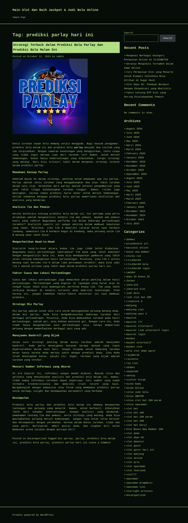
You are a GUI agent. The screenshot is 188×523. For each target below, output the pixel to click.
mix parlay (65, 438)
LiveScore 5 (134, 301)
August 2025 (134, 178)
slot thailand (135, 470)
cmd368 (130, 272)
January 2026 (135, 157)
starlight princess (139, 491)
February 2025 (135, 203)
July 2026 (133, 133)
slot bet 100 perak (139, 417)
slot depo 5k (135, 437)
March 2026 (133, 149)
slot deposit (135, 441)
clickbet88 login (138, 268)
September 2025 (136, 174)
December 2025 (135, 162)
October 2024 (135, 219)
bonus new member (138, 252)
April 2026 (133, 145)
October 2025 (135, 170)
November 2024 (135, 215)
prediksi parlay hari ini (69, 442)
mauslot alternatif (139, 326)
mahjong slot (135, 309)
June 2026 (133, 137)
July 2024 (133, 223)
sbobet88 (132, 371)
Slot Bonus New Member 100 (144, 429)
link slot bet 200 (138, 297)
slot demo (133, 433)
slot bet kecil (136, 425)
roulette (132, 359)
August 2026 (134, 129)
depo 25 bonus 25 (138, 276)
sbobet (130, 367)
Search (128, 33)
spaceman (132, 478)
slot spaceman (135, 466)
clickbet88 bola (137, 264)
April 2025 (133, 195)
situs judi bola (137, 392)
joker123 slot (135, 289)
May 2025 (132, 190)
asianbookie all (137, 243)
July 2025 (133, 182)
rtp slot (132, 363)
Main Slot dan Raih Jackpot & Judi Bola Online (55, 10)
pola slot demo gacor (141, 351)
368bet (130, 239)
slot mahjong (135, 454)
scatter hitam (135, 380)
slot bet (132, 408)
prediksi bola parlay (34, 442)
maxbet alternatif (138, 342)
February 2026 (135, 153)
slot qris (133, 462)
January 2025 (135, 207)
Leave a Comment (100, 442)
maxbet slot (134, 347)
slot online (134, 458)
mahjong (131, 305)
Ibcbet (130, 281)
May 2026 (132, 141)
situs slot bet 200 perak (144, 400)
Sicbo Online (135, 388)
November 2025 (135, 166)
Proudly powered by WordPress (33, 515)
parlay (78, 147)
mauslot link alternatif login (147, 330)
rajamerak (133, 355)
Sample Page (18, 17)
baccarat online (137, 248)
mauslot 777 (134, 322)
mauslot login (135, 334)
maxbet (130, 338)
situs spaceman (136, 404)
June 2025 (133, 186)
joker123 (132, 285)
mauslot (131, 318)
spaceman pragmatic (139, 483)
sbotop (130, 375)
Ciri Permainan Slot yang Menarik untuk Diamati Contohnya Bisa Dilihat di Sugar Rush (148, 76)
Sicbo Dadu (133, 384)
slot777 (131, 474)
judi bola (133, 293)
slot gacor (133, 445)
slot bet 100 (135, 413)
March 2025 (133, 199)
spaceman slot (135, 487)
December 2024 (135, 211)
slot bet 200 (135, 421)
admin (60, 56)
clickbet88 (133, 260)
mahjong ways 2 (136, 314)
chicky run (133, 256)
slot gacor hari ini (140, 450)
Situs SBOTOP (135, 396)
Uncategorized (36, 438)
